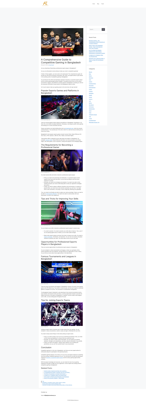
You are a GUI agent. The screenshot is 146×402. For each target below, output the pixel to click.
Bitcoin (90, 72)
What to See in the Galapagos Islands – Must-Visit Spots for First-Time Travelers (96, 47)
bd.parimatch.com (69, 128)
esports (53, 382)
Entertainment (92, 87)
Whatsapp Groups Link (94, 122)
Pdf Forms (91, 107)
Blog (98, 3)
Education (91, 85)
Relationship (92, 108)
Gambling (91, 93)
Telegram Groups (93, 114)
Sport (90, 110)
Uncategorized (92, 120)
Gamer (57, 382)
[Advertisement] (73, 16)
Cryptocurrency (92, 83)
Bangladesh (44, 382)
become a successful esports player (54, 357)
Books (90, 76)
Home (94, 3)
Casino (90, 81)
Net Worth (91, 105)
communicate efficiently (51, 193)
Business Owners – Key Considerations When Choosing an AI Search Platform (97, 42)
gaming (60, 382)
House (90, 97)
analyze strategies (48, 236)
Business (91, 77)
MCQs (90, 103)
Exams (90, 89)
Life (90, 101)
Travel (102, 3)
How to (90, 99)
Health (90, 95)
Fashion (91, 91)
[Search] (103, 29)
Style (90, 112)
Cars (90, 79)
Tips (43, 381)
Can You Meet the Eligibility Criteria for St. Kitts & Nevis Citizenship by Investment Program (97, 52)
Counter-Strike (49, 140)
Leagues (63, 382)
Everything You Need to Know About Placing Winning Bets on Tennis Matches (57, 384)
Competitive (49, 382)
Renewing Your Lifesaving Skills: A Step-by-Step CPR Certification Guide (97, 60)
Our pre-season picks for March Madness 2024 (51, 383)
